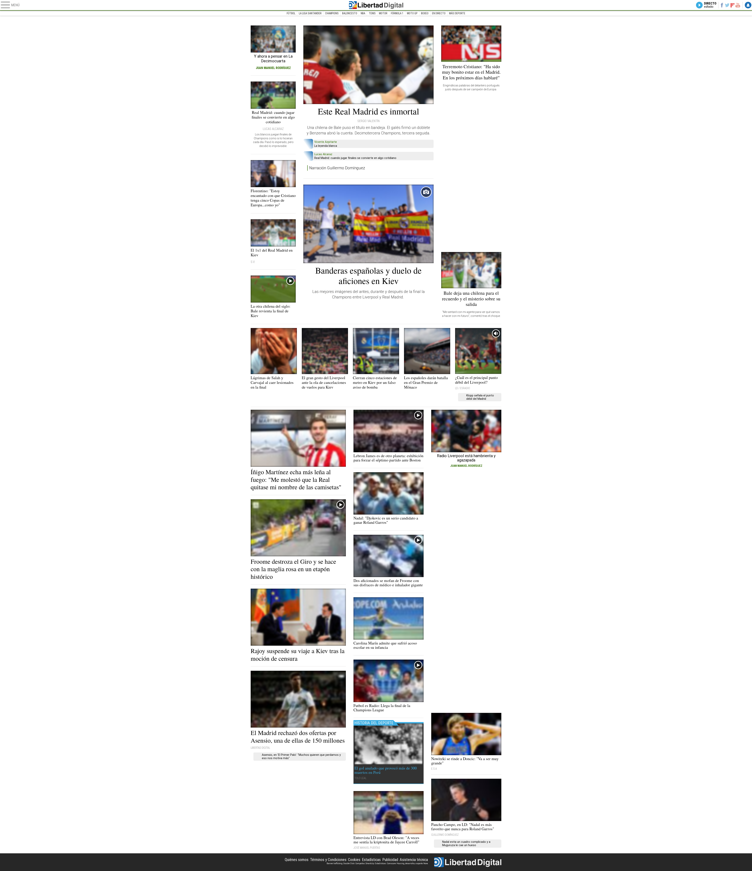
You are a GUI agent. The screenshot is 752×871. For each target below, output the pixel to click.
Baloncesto (349, 13)
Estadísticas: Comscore (385, 863)
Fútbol (291, 13)
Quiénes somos (296, 859)
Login (748, 5)
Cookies (354, 859)
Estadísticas (371, 859)
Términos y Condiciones (328, 859)
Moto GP (412, 13)
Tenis (372, 13)
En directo (439, 13)
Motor (383, 13)
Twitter (727, 5)
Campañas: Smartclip (364, 863)
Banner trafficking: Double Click (340, 863)
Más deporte (457, 13)
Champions (332, 13)
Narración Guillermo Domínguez (337, 168)
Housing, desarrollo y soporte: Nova (412, 863)
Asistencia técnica (414, 859)
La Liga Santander (310, 13)
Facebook (721, 5)
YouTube (737, 5)
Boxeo (424, 13)
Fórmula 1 (397, 13)
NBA (363, 13)
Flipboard (732, 5)
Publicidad (390, 859)
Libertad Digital (376, 5)
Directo (710, 5)
